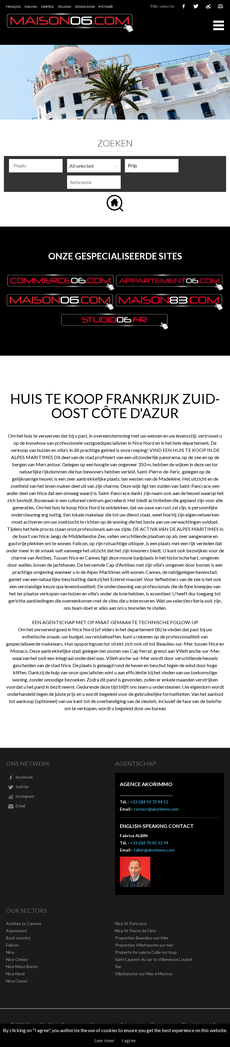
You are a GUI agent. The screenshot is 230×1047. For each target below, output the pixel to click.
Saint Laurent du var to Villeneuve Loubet (154, 959)
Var (118, 966)
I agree (129, 1040)
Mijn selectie (162, 6)
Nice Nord (15, 973)
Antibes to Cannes (23, 923)
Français (13, 6)
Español (47, 6)
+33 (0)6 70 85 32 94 (149, 842)
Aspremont (16, 930)
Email (220, 6)
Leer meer (104, 1040)
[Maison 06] (70, 31)
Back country (18, 937)
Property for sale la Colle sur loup (146, 952)
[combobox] (36, 165)
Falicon (12, 944)
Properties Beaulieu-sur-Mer (142, 937)
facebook (183, 6)
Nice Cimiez (17, 959)
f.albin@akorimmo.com (154, 849)
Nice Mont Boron (22, 966)
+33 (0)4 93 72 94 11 (149, 801)
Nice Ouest (17, 980)
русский (106, 6)
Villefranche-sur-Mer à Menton (144, 973)
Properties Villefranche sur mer (144, 944)
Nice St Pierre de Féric (135, 930)
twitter (196, 6)
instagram (208, 6)
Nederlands (85, 6)
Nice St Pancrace (131, 923)
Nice (10, 952)
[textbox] (37, 165)
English (31, 6)
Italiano (64, 6)
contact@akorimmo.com (156, 808)
